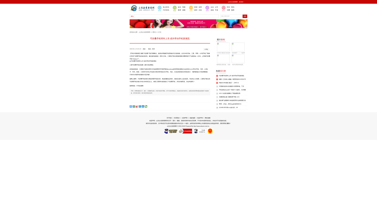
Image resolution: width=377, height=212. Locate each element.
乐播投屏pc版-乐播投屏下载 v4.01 (229, 97)
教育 (179, 10)
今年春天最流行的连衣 (223, 53)
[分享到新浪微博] (137, 106)
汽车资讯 (166, 10)
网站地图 (207, 118)
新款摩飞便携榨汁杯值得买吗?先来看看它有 (232, 100)
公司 (216, 7)
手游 (216, 10)
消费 (228, 10)
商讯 (232, 7)
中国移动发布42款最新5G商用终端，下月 (231, 86)
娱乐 (179, 7)
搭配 (183, 10)
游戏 (212, 10)
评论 (206, 49)
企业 (212, 7)
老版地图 (192, 118)
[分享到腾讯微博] (140, 106)
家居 (195, 7)
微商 (232, 10)
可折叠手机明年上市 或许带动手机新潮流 (231, 75)
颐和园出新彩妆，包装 (223, 64)
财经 (195, 10)
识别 (200, 10)
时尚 (228, 7)
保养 (200, 7)
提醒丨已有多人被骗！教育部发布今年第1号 (232, 79)
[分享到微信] (146, 106)
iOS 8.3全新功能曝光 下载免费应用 (229, 93)
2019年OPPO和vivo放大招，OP (228, 107)
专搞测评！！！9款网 (238, 53)
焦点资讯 (166, 7)
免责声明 (200, 118)
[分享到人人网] (143, 106)
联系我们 (177, 118)
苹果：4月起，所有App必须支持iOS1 (230, 104)
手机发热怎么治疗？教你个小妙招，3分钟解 (232, 90)
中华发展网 (139, 86)
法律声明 (184, 118)
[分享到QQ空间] (134, 106)
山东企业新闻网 (144, 32)
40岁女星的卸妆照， (238, 64)
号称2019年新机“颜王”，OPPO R (229, 83)
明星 (183, 7)
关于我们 (169, 118)
